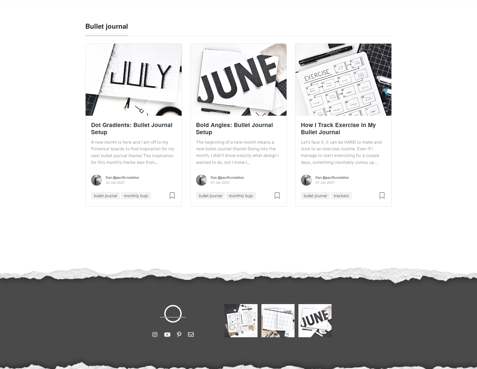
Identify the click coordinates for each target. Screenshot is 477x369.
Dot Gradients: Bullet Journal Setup (132, 128)
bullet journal (105, 195)
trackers (341, 195)
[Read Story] (172, 196)
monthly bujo (136, 195)
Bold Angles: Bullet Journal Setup (234, 128)
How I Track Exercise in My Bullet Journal (338, 128)
